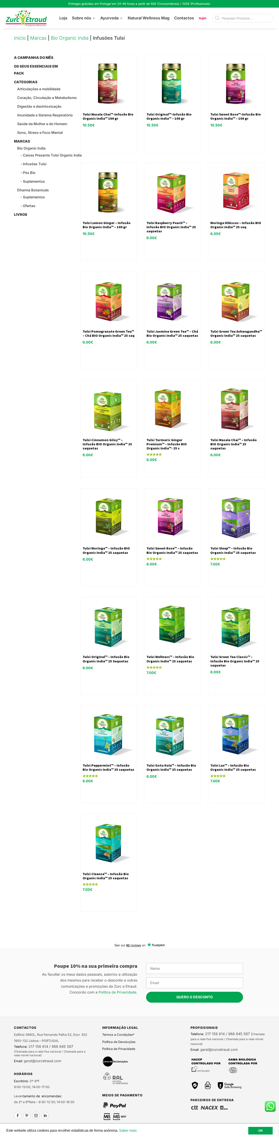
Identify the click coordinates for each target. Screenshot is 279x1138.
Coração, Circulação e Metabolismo (47, 97)
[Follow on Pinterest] (27, 1115)
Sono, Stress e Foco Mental (40, 132)
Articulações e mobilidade (38, 89)
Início (20, 38)
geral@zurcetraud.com (42, 1061)
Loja (63, 18)
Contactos (184, 18)
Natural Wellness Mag (148, 18)
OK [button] (260, 1130)
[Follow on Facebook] (17, 1115)
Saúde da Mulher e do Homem (42, 124)
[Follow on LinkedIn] (45, 1115)
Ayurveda (109, 18)
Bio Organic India (69, 38)
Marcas (38, 38)
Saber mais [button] (128, 1130)
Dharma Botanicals (33, 190)
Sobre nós (81, 18)
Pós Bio (29, 172)
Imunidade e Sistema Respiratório (45, 115)
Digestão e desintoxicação (39, 106)
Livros (20, 214)
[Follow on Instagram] (36, 1115)
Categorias (25, 82)
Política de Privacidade (117, 992)
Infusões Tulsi (34, 164)
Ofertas (29, 206)
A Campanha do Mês (33, 57)
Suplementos (34, 181)
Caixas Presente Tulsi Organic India (52, 155)
